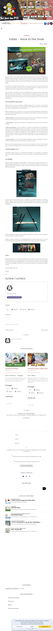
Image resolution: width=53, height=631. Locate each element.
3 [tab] (27, 410)
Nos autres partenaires (13, 608)
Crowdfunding (26, 35)
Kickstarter (42, 372)
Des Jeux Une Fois (11, 293)
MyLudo (10, 604)
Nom (16, 435)
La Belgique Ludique (21, 368)
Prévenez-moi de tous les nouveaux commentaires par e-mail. (27, 456)
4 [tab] (28, 410)
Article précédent (9, 330)
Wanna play (11, 601)
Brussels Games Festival (13, 597)
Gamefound (15, 372)
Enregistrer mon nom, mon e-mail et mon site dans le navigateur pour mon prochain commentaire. (26, 450)
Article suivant (44, 330)
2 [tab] (25, 410)
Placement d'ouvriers (32, 373)
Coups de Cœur (31, 368)
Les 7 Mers (9, 375)
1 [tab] (24, 410)
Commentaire (26, 418)
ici (16, 268)
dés (31, 372)
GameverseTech (36, 372)
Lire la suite (8, 405)
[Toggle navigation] (1, 28)
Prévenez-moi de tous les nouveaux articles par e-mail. (27, 461)
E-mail (17, 439)
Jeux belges (14, 368)
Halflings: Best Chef (35, 377)
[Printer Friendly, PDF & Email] (43, 44)
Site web (17, 443)
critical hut (10, 372)
